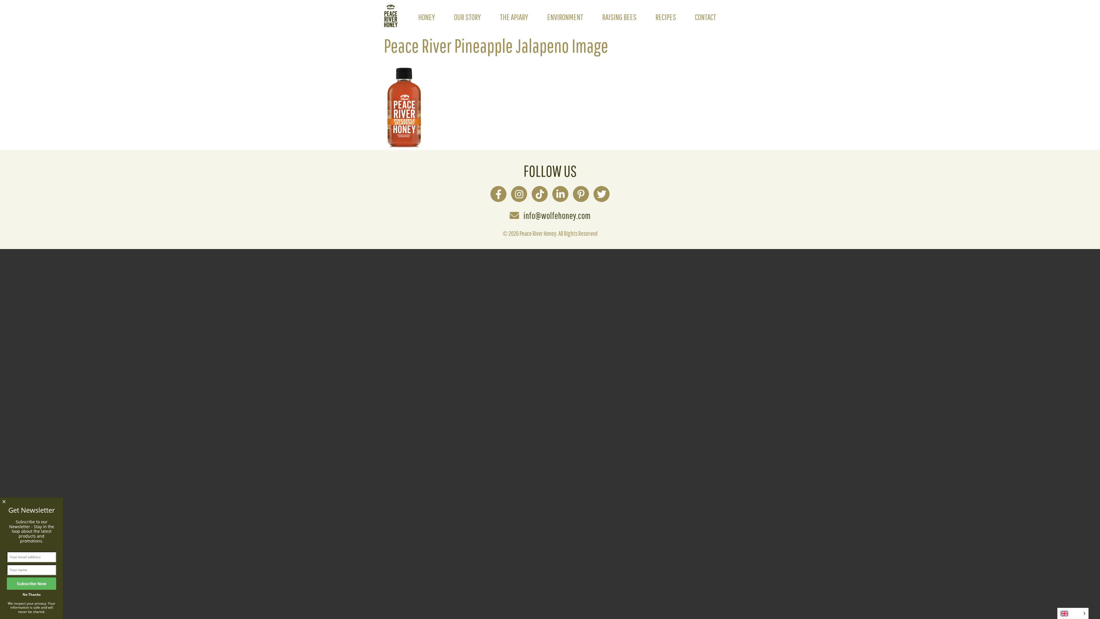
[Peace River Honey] (391, 24)
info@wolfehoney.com (556, 215)
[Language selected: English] (1073, 613)
